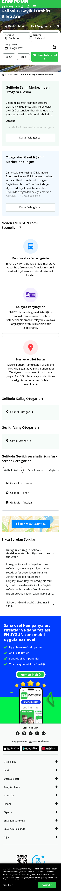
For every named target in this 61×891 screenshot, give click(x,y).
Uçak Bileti (10, 762)
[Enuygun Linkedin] (37, 733)
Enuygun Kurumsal (14, 820)
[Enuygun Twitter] (31, 733)
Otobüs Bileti (13, 75)
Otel (6, 770)
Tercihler (8, 884)
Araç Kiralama (12, 787)
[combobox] (18, 38)
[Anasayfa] (3, 75)
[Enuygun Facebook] (18, 733)
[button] (30, 524)
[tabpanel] (30, 47)
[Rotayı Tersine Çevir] (31, 37)
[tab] (15, 26)
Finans (7, 803)
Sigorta (8, 812)
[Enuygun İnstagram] (24, 733)
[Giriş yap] (28, 6)
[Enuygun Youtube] (44, 733)
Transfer (9, 795)
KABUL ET (47, 884)
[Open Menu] (34, 6)
